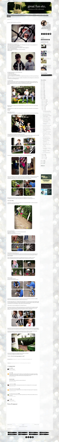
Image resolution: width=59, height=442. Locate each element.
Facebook (14, 359)
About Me (9, 15)
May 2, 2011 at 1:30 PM (12, 396)
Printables (30, 15)
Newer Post (36, 424)
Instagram (24, 359)
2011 (43, 98)
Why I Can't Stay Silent (46, 114)
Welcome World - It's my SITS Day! (49, 52)
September (44, 104)
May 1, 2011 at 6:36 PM (12, 370)
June (43, 108)
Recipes (38, 15)
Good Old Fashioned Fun (14, 22)
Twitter (18, 359)
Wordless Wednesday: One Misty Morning (47, 121)
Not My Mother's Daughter (47, 119)
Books (47, 15)
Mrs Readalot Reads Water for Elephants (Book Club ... (47, 112)
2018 (43, 88)
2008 (43, 163)
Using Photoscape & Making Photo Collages (47, 116)
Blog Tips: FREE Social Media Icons (49, 45)
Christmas (8, 16)
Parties (26, 15)
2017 (43, 90)
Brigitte (10, 372)
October (44, 102)
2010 (43, 160)
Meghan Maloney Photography (14, 388)
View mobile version (23, 426)
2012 (43, 97)
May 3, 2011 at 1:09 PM (12, 401)
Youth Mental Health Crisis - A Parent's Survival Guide (49, 66)
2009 (43, 161)
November (44, 101)
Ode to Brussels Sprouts (46, 128)
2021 (43, 84)
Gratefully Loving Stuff (46, 126)
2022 (43, 83)
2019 (43, 87)
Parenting (12, 15)
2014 (43, 94)
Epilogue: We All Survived (49, 58)
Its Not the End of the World (47, 125)
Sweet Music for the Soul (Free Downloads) (46, 139)
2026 (43, 81)
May (43, 109)
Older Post (9, 424)
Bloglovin (29, 359)
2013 (43, 95)
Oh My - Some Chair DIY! (47, 131)
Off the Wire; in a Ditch (46, 133)
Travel (41, 15)
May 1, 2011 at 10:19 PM (12, 381)
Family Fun (34, 15)
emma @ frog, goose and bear (13, 393)
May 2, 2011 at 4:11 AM (12, 386)
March (44, 155)
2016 (43, 91)
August (44, 105)
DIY (44, 15)
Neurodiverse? (17, 15)
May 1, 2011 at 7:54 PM (12, 376)
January (44, 158)
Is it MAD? (44, 146)
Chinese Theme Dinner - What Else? (46, 141)
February (44, 157)
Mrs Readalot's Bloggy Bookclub (46, 151)
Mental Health (22, 15)
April (44, 154)
